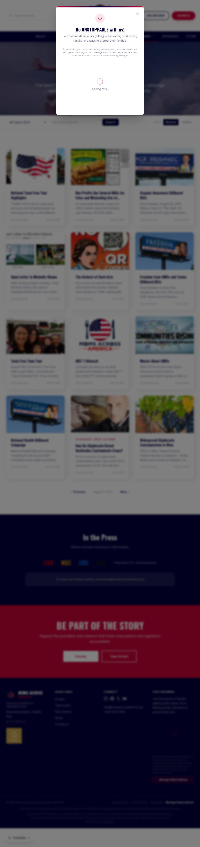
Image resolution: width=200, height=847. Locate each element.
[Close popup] (137, 14)
